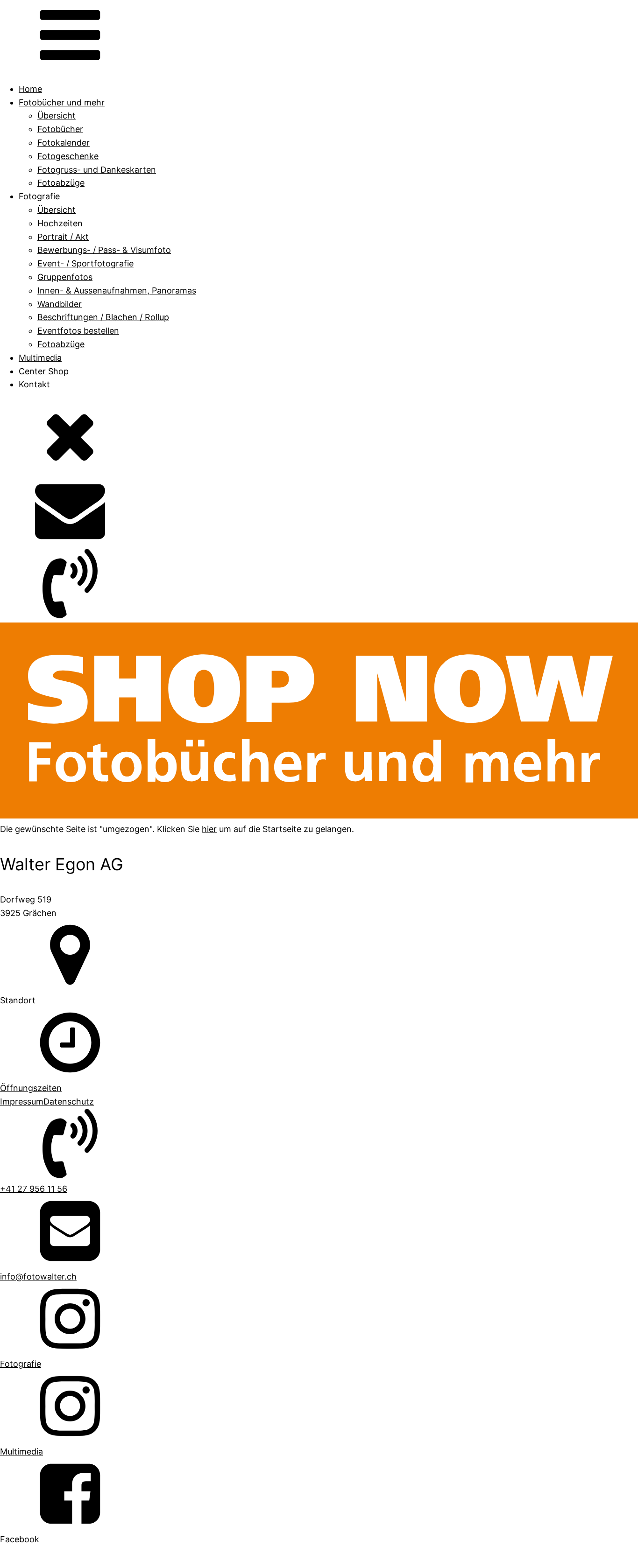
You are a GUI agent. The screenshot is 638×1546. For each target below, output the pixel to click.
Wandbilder (59, 304)
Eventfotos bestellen (78, 331)
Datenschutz (68, 1101)
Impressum (21, 1101)
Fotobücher (60, 129)
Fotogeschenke (68, 156)
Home (30, 89)
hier (209, 829)
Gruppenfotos (64, 277)
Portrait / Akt (63, 237)
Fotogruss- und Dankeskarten (96, 170)
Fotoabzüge (61, 183)
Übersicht (56, 115)
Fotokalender (63, 142)
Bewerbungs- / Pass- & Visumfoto (104, 250)
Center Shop (44, 371)
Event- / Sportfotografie (85, 263)
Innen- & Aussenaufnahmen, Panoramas (116, 290)
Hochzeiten (60, 223)
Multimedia (40, 358)
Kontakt (34, 384)
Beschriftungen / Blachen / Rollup (103, 317)
